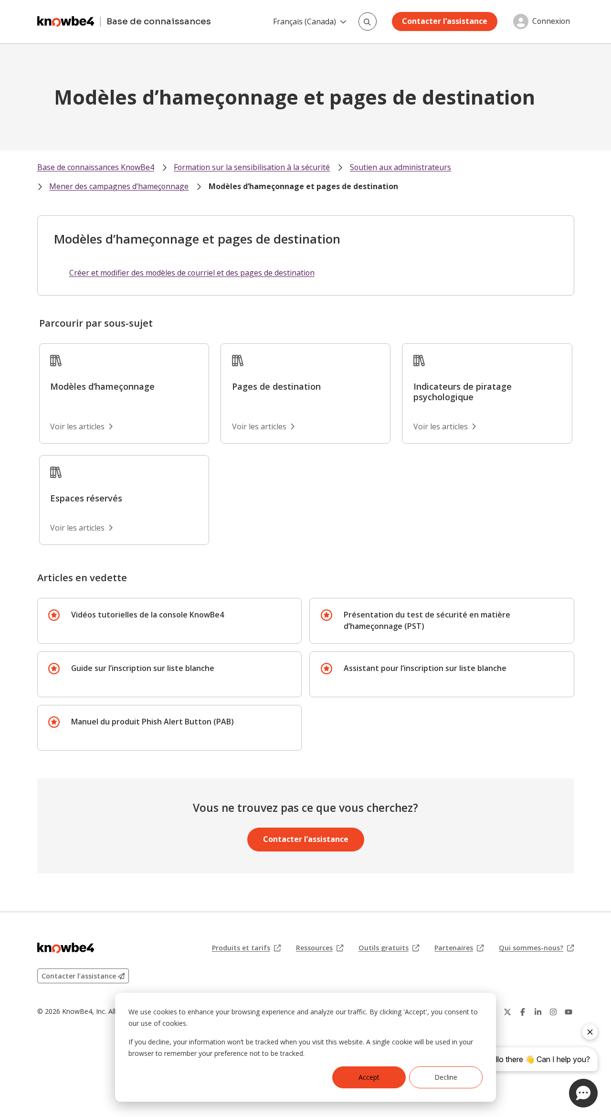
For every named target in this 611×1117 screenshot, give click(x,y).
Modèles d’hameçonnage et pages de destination (303, 186)
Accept (368, 1077)
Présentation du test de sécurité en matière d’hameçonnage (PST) (427, 620)
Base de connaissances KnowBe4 (95, 167)
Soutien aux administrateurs (400, 167)
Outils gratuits (388, 948)
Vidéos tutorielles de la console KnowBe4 (147, 614)
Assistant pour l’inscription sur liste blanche (425, 668)
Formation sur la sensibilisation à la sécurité (252, 167)
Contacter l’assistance (444, 21)
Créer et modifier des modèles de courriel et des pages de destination (192, 272)
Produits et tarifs (246, 948)
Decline (445, 1077)
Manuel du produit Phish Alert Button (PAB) (152, 721)
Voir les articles (77, 426)
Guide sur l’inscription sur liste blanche (142, 668)
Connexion (551, 21)
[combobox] (367, 21)
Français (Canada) (304, 21)
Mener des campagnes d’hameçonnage (119, 186)
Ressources (319, 948)
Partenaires (459, 948)
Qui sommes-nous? (536, 948)
